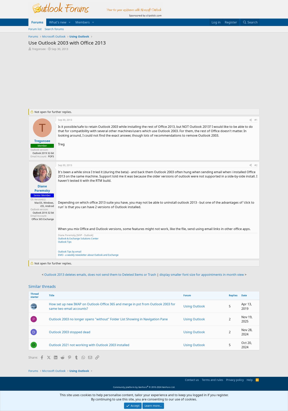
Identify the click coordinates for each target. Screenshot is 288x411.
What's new (57, 22)
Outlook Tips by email (69, 251)
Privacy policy (235, 380)
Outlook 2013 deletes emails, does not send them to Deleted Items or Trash (100, 274)
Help (250, 380)
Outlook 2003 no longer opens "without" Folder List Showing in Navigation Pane (108, 319)
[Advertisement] (123, 80)
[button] (69, 22)
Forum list (35, 29)
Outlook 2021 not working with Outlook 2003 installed (89, 345)
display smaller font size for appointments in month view (201, 274)
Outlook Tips (65, 242)
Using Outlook (194, 306)
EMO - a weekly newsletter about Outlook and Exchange (88, 255)
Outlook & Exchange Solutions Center (78, 238)
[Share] (250, 120)
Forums (37, 22)
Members (82, 22)
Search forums (54, 29)
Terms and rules (212, 380)
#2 (255, 165)
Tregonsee (39, 49)
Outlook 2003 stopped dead (69, 332)
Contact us (192, 380)
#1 (255, 120)
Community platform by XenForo (144, 387)
